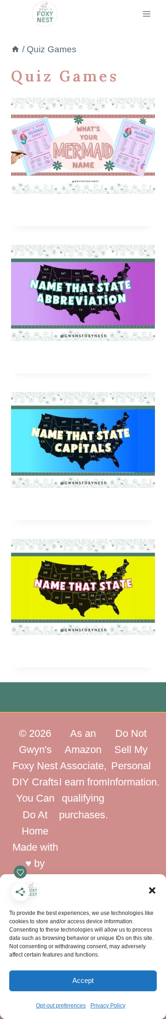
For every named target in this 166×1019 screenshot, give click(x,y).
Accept (83, 980)
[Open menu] (146, 13)
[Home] (15, 49)
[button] (152, 890)
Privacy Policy (107, 1005)
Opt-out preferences (61, 1005)
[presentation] (83, 146)
